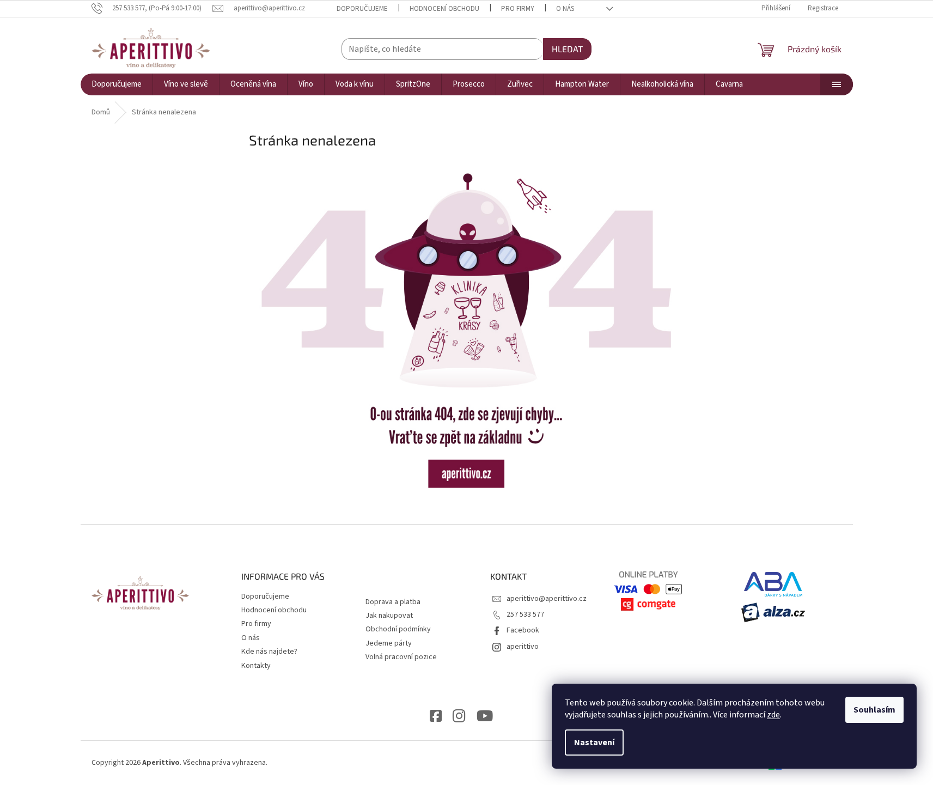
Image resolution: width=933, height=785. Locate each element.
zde (773, 715)
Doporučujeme (362, 9)
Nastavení (594, 743)
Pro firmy (517, 9)
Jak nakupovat (389, 615)
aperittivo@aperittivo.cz (547, 598)
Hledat (567, 49)
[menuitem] (117, 84)
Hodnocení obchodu (444, 9)
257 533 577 (525, 614)
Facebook (523, 630)
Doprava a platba (392, 602)
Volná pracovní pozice (401, 657)
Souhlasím (874, 710)
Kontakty (256, 665)
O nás (565, 9)
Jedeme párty (388, 643)
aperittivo (523, 646)
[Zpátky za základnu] (467, 330)
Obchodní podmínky (398, 629)
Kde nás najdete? (269, 651)
